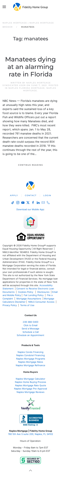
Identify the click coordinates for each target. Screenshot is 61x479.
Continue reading (30, 165)
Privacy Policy (10, 305)
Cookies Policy (26, 292)
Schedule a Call (31, 332)
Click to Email (30, 325)
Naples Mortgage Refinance (30, 365)
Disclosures (43, 292)
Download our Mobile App (30, 209)
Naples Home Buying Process (30, 382)
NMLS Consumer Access (41, 301)
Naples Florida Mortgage (26, 88)
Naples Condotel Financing (30, 355)
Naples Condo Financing (30, 352)
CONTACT (30, 195)
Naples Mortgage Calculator (30, 378)
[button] (4, 7)
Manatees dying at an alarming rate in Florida (30, 66)
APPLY (14, 195)
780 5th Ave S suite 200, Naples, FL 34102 (30, 434)
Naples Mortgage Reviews (30, 392)
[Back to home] (30, 7)
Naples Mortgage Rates (30, 362)
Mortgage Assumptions (28, 298)
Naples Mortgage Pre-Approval (30, 388)
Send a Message (30, 328)
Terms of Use (27, 305)
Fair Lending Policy (34, 295)
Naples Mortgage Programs (30, 358)
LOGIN (47, 195)
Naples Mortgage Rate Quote (30, 385)
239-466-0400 (30, 322)
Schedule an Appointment (30, 335)
